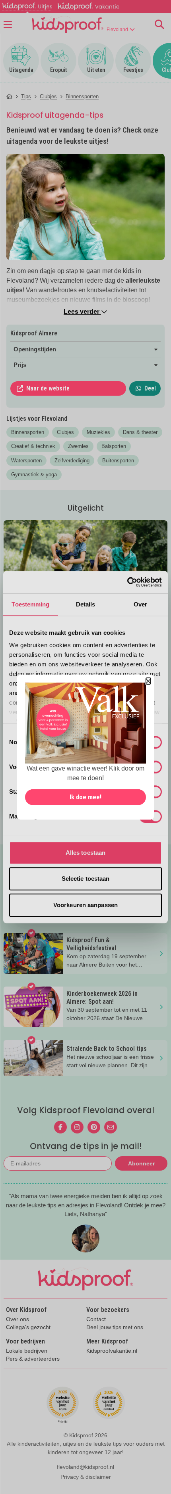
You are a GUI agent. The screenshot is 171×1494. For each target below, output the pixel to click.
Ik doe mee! (85, 796)
